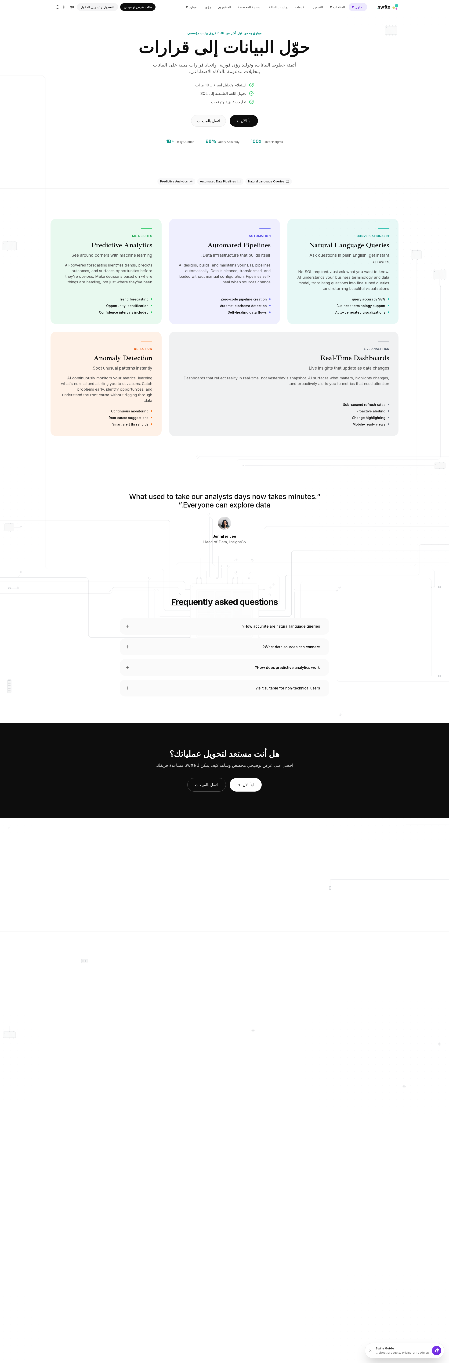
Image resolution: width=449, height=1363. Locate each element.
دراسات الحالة (278, 7)
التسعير (318, 7)
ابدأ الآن (246, 121)
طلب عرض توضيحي (138, 7)
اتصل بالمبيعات (208, 121)
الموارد (194, 7)
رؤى (208, 7)
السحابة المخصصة (250, 7)
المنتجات (339, 7)
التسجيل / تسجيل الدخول (97, 7)
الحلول (359, 7)
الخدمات (300, 7)
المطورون (224, 7)
